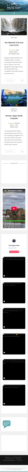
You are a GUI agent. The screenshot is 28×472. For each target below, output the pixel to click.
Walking (14, 37)
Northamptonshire (9, 460)
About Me (7, 457)
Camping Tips (9, 458)
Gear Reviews (17, 457)
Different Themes (16, 469)
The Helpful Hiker (14, 53)
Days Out (20, 460)
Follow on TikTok (14, 251)
